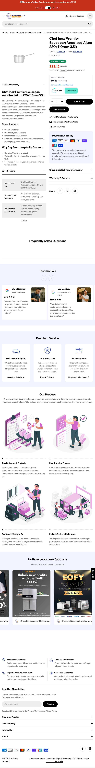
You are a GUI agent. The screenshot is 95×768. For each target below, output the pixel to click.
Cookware (77, 51)
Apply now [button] (71, 91)
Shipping (63, 70)
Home (4, 32)
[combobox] (47, 24)
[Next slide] (51, 278)
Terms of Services (35, 711)
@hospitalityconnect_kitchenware (27, 621)
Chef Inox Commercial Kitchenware (25, 32)
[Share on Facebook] (60, 191)
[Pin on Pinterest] (75, 191)
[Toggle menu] (3, 15)
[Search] (89, 23)
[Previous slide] (44, 278)
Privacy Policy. (51, 711)
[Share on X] (68, 191)
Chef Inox (61, 51)
